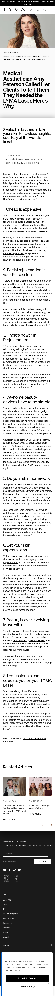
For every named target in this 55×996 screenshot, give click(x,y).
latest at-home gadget (36, 411)
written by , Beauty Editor (24, 159)
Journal (6, 52)
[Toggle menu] (51, 10)
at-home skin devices (37, 231)
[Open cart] (44, 10)
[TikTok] (14, 870)
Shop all (6, 937)
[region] (27, 974)
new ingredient (37, 640)
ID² (4, 909)
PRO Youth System (10, 913)
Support (6, 945)
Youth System (8, 918)
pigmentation (10, 562)
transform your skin (13, 253)
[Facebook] (9, 870)
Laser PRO (7, 900)
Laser (5, 904)
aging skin (35, 559)
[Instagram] (4, 870)
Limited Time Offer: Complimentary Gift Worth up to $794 (27, 3)
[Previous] (44, 825)
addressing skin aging (15, 349)
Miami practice (11, 183)
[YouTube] (19, 870)
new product (19, 640)
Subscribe (42, 861)
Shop (5, 894)
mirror (29, 430)
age (8, 296)
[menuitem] (27, 916)
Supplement (8, 923)
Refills (5, 932)
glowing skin (34, 383)
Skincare (6, 927)
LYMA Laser (38, 195)
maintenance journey (25, 299)
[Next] (50, 825)
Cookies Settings (27, 986)
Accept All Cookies (27, 978)
